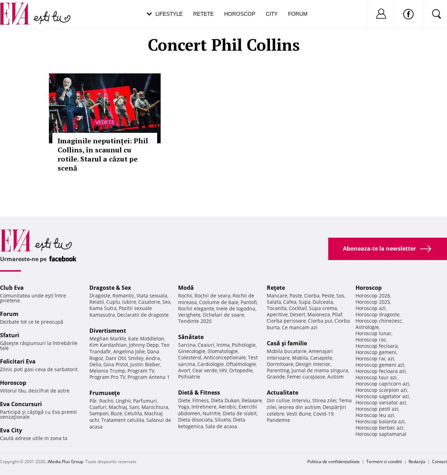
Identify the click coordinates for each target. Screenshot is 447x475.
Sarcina (187, 344)
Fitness (200, 400)
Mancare (277, 295)
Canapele (321, 357)
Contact (439, 462)
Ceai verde (204, 370)
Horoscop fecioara (377, 346)
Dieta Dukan (225, 400)
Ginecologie (191, 351)
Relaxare (252, 400)
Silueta (223, 419)
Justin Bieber (145, 364)
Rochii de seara (212, 295)
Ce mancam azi (299, 327)
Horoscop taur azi (376, 377)
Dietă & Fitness (199, 392)
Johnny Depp (144, 344)
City (272, 14)
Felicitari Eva (18, 361)
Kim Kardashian (108, 344)
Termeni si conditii (384, 462)
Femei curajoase (306, 376)
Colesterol (189, 357)
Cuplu (113, 301)
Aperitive (277, 314)
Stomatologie (222, 351)
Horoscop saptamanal (381, 434)
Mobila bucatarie (287, 351)
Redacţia (417, 462)
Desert (297, 314)
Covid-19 (323, 413)
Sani (134, 407)
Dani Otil (115, 358)
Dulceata (323, 301)
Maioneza (318, 314)
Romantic (123, 295)
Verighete (189, 314)
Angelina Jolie (129, 351)
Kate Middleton (146, 338)
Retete (203, 14)
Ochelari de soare (223, 314)
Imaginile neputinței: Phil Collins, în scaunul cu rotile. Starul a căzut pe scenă (103, 154)
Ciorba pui (320, 320)
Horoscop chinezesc (379, 320)
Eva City (11, 430)
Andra (153, 358)
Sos (340, 295)
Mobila (300, 357)
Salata (274, 301)
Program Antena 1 (148, 377)
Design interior (312, 364)
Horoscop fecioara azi (381, 371)
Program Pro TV (107, 377)
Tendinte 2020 (195, 321)
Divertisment (107, 330)
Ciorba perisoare (286, 320)
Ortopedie (241, 370)
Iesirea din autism (299, 407)
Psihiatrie (189, 376)
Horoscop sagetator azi (382, 396)
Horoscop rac (371, 339)
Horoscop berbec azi (379, 427)
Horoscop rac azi (375, 358)
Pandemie (278, 420)
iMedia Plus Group (65, 462)
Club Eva (12, 288)
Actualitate (282, 392)
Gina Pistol (115, 364)
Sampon (99, 413)
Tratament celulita (122, 420)
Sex (166, 301)
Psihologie (244, 344)
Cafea (289, 301)
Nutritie (212, 413)
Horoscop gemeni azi (380, 364)
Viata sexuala (152, 295)
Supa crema (323, 308)
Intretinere (204, 406)
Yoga (183, 406)
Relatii (96, 301)
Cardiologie (210, 364)
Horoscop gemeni (376, 352)
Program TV (140, 370)
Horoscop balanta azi (380, 421)
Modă (186, 288)
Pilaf (337, 314)
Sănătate (191, 337)
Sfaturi (9, 335)
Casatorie (149, 301)
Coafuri (98, 407)
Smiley (136, 358)
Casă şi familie (287, 343)
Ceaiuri (206, 344)
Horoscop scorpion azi (381, 390)
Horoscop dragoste (378, 314)
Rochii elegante (196, 308)
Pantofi (249, 302)
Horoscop (239, 14)
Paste (296, 295)
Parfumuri (145, 400)
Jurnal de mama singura (320, 370)
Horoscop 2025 (373, 301)
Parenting (278, 370)
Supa (304, 301)
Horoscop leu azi (375, 415)
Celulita (133, 413)
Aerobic (227, 406)
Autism (335, 376)
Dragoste (99, 295)
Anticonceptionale (225, 357)
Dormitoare (280, 364)
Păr (93, 400)
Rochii (106, 400)
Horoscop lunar (373, 333)
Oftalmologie (241, 364)
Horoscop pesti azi (377, 408)
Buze (116, 413)
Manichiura (154, 407)
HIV (223, 370)
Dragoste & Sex (110, 288)
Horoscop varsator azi (381, 402)
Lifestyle (169, 14)
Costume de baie (219, 302)
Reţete (276, 288)
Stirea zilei (324, 400)
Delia (95, 364)
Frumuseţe (104, 393)
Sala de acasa (221, 426)
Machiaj (118, 407)
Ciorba (312, 295)
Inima (223, 344)
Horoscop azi (371, 308)
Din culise (278, 400)
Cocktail (298, 308)
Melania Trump (107, 370)
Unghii (123, 400)
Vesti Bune (298, 413)
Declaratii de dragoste (143, 314)
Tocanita (277, 308)
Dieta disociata (195, 419)
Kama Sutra (103, 308)
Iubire (129, 301)
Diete (184, 400)
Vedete (105, 122)
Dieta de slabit (240, 413)
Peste (328, 295)
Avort (184, 370)
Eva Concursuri (21, 404)
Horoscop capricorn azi (382, 383)
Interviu (301, 400)
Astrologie (367, 327)
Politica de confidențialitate (333, 462)
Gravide (276, 376)
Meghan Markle (107, 338)
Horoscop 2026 (373, 295)
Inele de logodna (235, 308)
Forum (298, 14)
